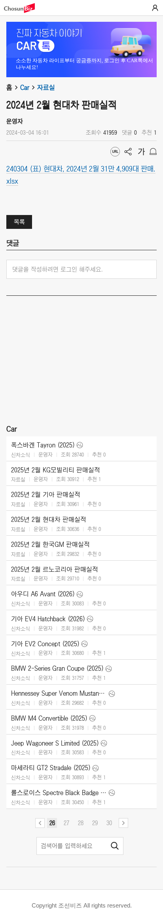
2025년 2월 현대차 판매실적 (48, 519)
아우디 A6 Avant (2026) (43, 594)
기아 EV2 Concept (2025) (45, 644)
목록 (19, 222)
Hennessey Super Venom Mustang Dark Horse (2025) (59, 693)
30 (109, 823)
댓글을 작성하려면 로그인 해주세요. (57, 269)
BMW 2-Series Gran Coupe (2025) (57, 668)
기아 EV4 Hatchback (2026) (48, 619)
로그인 (155, 8)
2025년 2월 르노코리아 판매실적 (54, 569)
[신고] (153, 151)
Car (24, 87)
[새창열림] (23, 8)
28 (80, 823)
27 (66, 823)
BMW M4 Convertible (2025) (49, 718)
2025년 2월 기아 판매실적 (45, 495)
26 (52, 823)
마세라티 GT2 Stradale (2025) (51, 768)
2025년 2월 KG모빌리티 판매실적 (55, 470)
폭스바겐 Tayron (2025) (43, 445)
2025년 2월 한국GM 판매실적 (50, 544)
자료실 (46, 87)
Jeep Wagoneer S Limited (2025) (55, 743)
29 (95, 823)
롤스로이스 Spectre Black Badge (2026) (59, 793)
